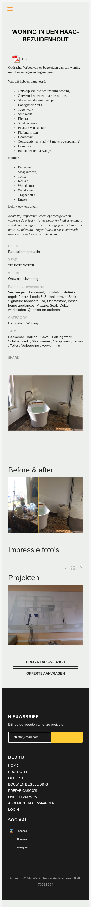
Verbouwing (30, 345)
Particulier (16, 323)
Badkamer (16, 337)
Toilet (14, 345)
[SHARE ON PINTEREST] (37, 363)
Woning (32, 323)
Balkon (32, 337)
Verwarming (51, 345)
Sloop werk (61, 341)
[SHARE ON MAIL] (46, 363)
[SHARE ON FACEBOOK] (20, 363)
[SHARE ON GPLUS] (29, 363)
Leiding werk (62, 337)
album (34, 206)
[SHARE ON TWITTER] (12, 364)
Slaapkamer (41, 341)
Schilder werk (18, 341)
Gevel (44, 337)
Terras (78, 341)
